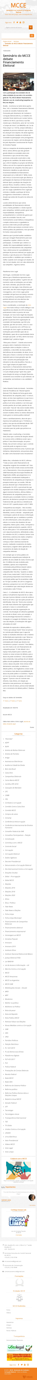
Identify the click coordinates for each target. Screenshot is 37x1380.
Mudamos (8, 999)
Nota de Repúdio (11, 1014)
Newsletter (10, 1322)
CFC (6, 791)
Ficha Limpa (9, 914)
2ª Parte (12, 701)
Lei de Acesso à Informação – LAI (17, 965)
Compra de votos (11, 814)
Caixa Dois (9, 773)
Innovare (8, 943)
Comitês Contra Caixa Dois (15, 806)
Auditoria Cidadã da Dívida (15, 765)
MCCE (18, 5)
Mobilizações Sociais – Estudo (16, 988)
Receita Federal (10, 1074)
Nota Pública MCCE (12, 1018)
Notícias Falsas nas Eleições (15, 1022)
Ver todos (32, 1205)
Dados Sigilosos (11, 858)
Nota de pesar (10, 1010)
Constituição (9, 839)
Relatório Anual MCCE (13, 1099)
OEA (6, 1033)
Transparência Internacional (15, 1118)
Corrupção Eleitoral (12, 854)
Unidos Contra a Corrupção (15, 1129)
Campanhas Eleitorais (13, 776)
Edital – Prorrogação (12, 876)
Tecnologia (9, 1110)
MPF (6, 995)
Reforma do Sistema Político (15, 1085)
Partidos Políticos (11, 1040)
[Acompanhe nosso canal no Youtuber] (20, 22)
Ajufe (7, 746)
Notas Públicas (11, 1331)
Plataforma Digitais (12, 1055)
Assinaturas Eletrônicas (13, 761)
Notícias (16, 41)
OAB (6, 1029)
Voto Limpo (9, 1152)
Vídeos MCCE (10, 1144)
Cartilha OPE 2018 (11, 784)
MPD (6, 991)
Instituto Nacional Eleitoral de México (19, 954)
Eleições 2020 (10, 895)
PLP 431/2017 (10, 1059)
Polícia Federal (10, 1067)
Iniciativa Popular (11, 939)
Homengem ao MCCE (13, 935)
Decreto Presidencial (12, 861)
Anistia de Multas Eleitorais (15, 750)
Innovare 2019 (10, 946)
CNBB (7, 795)
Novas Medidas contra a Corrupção (18, 1025)
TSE (6, 1122)
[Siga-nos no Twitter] (17, 22)
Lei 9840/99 (9, 961)
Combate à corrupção (13, 803)
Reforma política (11, 1089)
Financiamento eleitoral (13, 928)
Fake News (9, 906)
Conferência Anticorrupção (15, 822)
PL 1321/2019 (10, 1048)
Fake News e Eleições (12, 910)
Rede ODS (8, 1082)
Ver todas (19, 1235)
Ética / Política (10, 903)
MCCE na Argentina (12, 980)
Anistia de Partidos (12, 754)
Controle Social (10, 846)
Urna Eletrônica (11, 1137)
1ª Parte (5, 701)
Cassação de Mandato (13, 788)
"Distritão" (9, 739)
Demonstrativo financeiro (14, 1340)
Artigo (7, 758)
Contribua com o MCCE (13, 843)
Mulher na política (11, 1003)
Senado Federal (10, 1103)
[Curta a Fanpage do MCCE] (14, 22)
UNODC (8, 1133)
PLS (6, 1063)
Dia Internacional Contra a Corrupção (19, 869)
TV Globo (8, 1125)
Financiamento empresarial (15, 931)
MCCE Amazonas (11, 976)
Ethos (7, 899)
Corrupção (9, 850)
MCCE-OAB (9, 984)
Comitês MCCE (10, 810)
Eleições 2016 (10, 888)
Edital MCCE (9, 880)
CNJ (6, 799)
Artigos (8, 1325)
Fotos (8, 1310)
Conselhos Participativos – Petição (17, 835)
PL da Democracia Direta (14, 1052)
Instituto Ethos (10, 950)
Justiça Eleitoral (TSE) (12, 958)
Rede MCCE (9, 1078)
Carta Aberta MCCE (12, 780)
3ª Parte (19, 701)
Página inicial (7, 41)
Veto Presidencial (11, 1140)
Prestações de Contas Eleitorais (16, 1070)
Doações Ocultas (11, 873)
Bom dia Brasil (10, 769)
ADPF (7, 743)
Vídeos (8, 1313)
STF (6, 1107)
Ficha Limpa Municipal (13, 918)
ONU (6, 1037)
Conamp (8, 818)
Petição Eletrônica (11, 1044)
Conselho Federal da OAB (14, 831)
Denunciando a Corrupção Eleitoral (18, 865)
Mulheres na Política (12, 1007)
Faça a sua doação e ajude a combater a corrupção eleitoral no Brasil (18, 1181)
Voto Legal (9, 1148)
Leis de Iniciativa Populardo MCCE (18, 1231)
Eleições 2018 (10, 891)
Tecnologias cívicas (12, 1114)
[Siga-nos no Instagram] (23, 22)
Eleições (8, 884)
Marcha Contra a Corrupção (15, 969)
